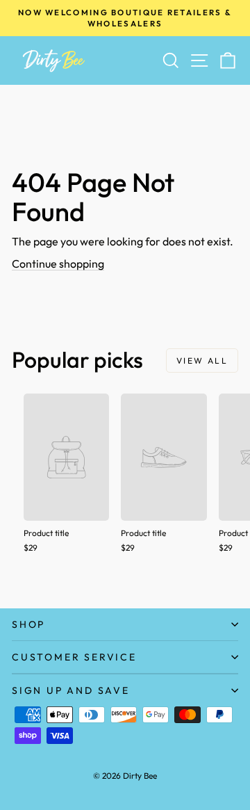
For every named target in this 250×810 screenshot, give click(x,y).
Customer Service (74, 657)
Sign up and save (71, 690)
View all (202, 360)
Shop (28, 624)
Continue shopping (58, 263)
